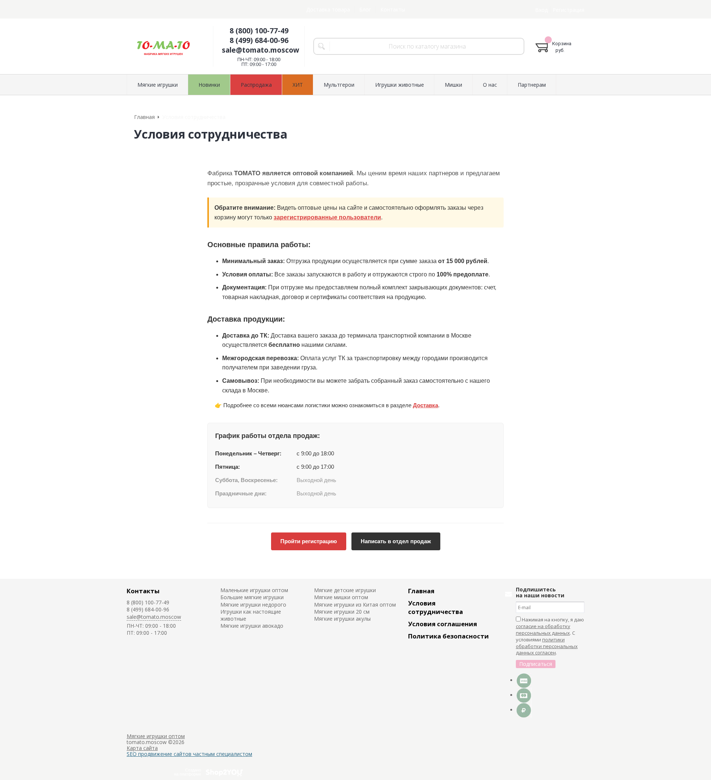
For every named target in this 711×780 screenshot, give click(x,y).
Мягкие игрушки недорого (253, 604)
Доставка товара (328, 9)
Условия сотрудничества (435, 607)
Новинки (209, 84)
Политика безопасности (448, 636)
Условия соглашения (442, 624)
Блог (365, 9)
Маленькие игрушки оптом (254, 590)
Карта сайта (142, 747)
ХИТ (298, 84)
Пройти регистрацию (308, 541)
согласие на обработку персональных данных (543, 629)
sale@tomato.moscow (260, 50)
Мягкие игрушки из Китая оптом (355, 604)
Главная (421, 591)
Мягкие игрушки (157, 84)
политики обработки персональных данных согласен (547, 646)
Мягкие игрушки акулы (342, 618)
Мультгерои (339, 84)
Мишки (453, 84)
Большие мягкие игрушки (252, 597)
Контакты (392, 9)
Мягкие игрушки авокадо (251, 625)
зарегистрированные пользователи (327, 217)
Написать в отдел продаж (396, 541)
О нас (490, 84)
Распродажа (256, 84)
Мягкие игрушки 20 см (342, 611)
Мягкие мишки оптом (341, 597)
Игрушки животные (399, 84)
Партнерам (532, 84)
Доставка (425, 405)
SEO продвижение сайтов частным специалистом (189, 753)
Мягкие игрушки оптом (156, 736)
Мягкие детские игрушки (345, 590)
